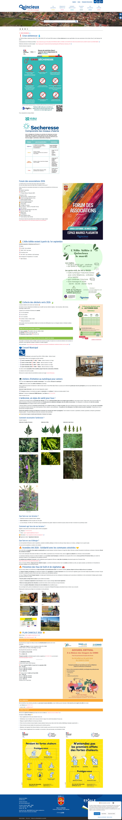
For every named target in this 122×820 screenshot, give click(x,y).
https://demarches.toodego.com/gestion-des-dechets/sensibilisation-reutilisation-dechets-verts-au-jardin (48, 344)
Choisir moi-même (111, 813)
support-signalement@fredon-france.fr (31, 532)
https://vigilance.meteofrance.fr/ (31, 635)
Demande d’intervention (87, 2)
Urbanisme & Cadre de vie (62, 7)
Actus (79, 2)
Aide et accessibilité (43, 818)
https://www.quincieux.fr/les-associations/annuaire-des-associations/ (32, 220)
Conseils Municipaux (50, 373)
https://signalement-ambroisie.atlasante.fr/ (34, 535)
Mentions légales (109, 817)
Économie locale (81, 7)
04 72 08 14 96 (48, 656)
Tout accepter (97, 813)
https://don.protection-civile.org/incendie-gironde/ (29, 560)
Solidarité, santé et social (72, 7)
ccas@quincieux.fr (29, 707)
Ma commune (99, 7)
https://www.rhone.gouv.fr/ (29, 637)
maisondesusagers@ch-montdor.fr (26, 657)
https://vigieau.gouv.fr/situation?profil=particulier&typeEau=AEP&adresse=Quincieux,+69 (53, 43)
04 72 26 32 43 (52, 393)
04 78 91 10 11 (30, 705)
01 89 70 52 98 (28, 530)
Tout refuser (104, 813)
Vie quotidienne (53, 7)
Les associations (90, 7)
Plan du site (28, 818)
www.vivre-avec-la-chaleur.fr (53, 712)
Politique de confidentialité (102, 817)
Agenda (74, 2)
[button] (113, 803)
